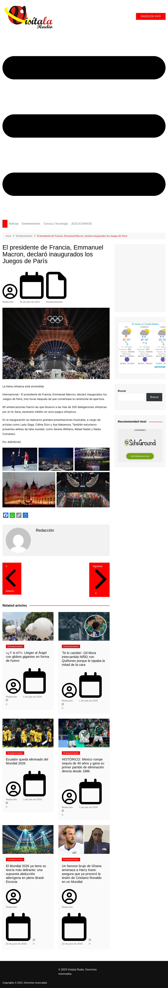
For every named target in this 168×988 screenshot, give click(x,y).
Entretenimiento (31, 223)
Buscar (122, 390)
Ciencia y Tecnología (55, 223)
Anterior (10, 591)
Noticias (14, 223)
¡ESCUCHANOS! (81, 223)
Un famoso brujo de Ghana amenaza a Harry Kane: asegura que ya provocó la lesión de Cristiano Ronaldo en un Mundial (82, 874)
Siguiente (97, 566)
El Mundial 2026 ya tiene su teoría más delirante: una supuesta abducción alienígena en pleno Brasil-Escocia (26, 874)
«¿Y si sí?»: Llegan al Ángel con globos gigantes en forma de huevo (27, 656)
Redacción (7, 302)
